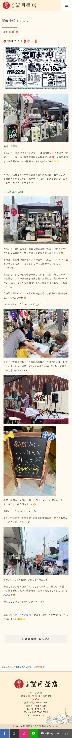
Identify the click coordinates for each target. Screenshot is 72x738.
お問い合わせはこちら (57, 733)
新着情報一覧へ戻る (37, 639)
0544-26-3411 (38, 709)
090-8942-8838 (40, 712)
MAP (34, 699)
